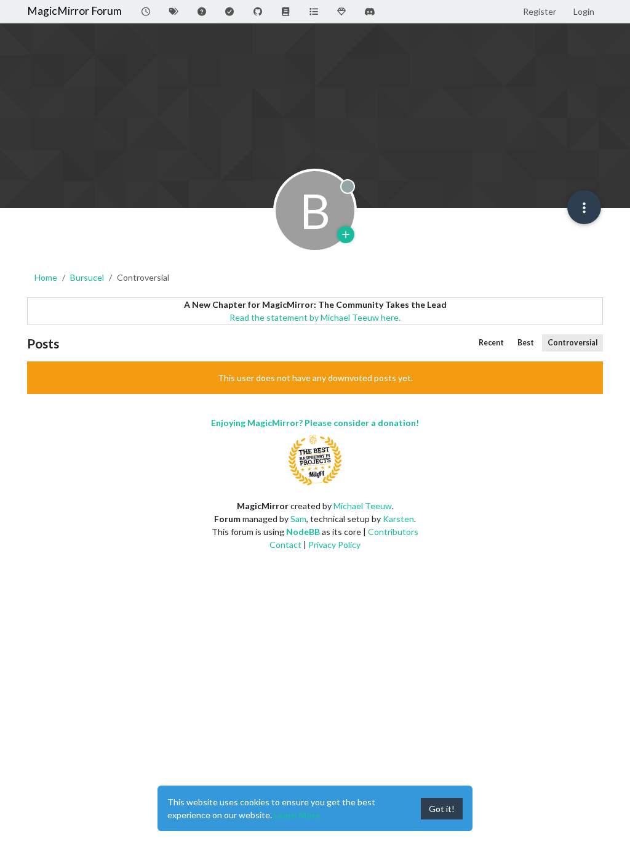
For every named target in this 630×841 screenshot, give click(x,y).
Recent (491, 342)
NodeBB (303, 531)
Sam (298, 518)
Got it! (442, 808)
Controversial (572, 342)
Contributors (393, 531)
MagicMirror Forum (74, 10)
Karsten (398, 518)
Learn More (297, 815)
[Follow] (345, 234)
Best (525, 342)
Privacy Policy (334, 544)
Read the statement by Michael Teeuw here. (315, 317)
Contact (285, 544)
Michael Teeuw (362, 506)
